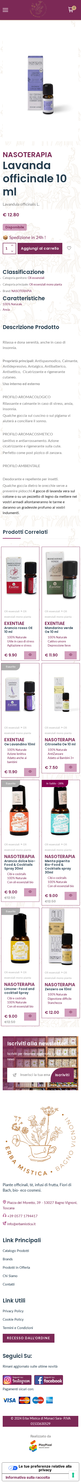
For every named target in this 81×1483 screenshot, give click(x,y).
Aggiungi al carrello (40, 248)
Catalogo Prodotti (16, 1251)
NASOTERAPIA (21, 291)
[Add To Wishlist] (69, 248)
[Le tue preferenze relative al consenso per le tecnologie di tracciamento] (73, 1475)
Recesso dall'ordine (28, 1338)
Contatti (9, 1284)
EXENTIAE (14, 623)
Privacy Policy (13, 1311)
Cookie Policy (13, 1319)
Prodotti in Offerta (16, 1267)
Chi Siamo (10, 1276)
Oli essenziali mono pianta (45, 284)
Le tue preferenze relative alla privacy (45, 1468)
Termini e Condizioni (18, 1328)
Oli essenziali (36, 278)
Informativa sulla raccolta (28, 1477)
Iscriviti (62, 1075)
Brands (8, 1259)
